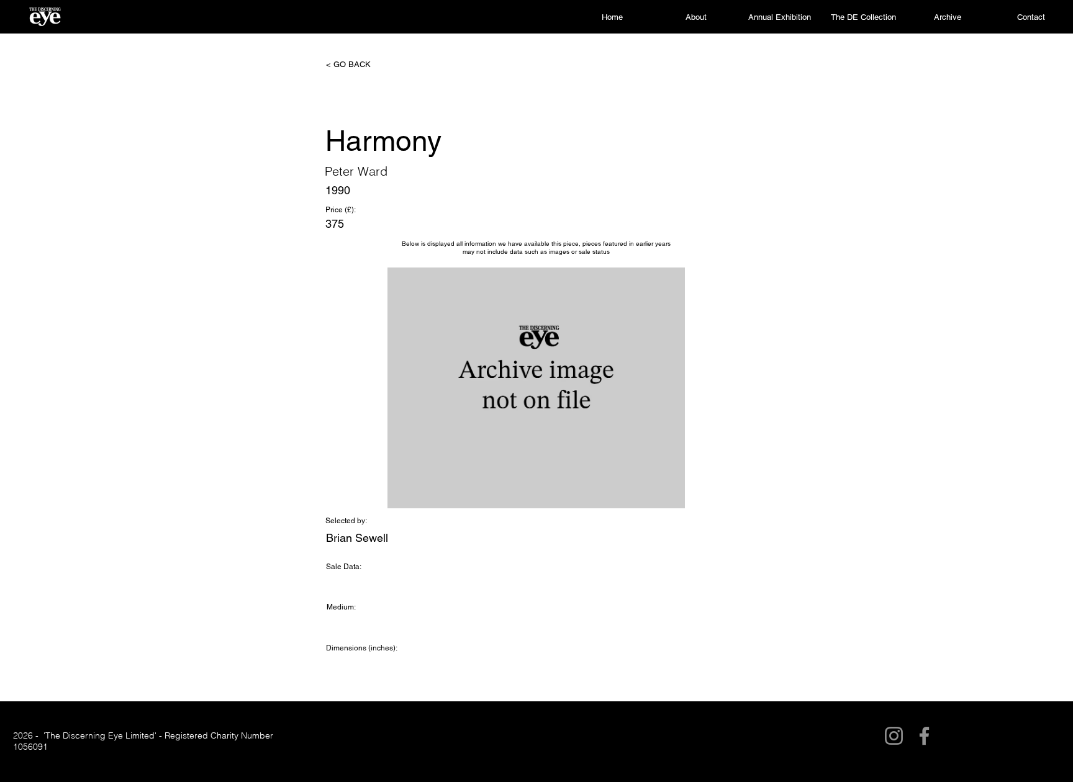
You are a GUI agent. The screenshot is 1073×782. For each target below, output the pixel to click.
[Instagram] (894, 736)
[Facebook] (924, 736)
